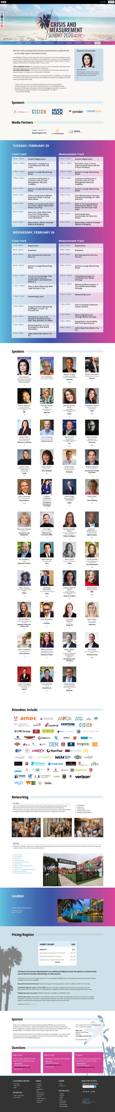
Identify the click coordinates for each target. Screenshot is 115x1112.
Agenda (19, 43)
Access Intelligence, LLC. (91, 1101)
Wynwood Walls (19, 860)
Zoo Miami (17, 858)
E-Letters (39, 1085)
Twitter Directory (41, 1098)
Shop (15, 1087)
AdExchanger (63, 1101)
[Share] (1, 26)
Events (38, 1087)
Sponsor (78, 43)
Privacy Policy (40, 1095)
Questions (87, 43)
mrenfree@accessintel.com (85, 1067)
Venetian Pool (18, 867)
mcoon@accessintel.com (33, 1038)
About (61, 1084)
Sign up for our (90, 1084)
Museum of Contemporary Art (23, 866)
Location (60, 43)
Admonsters (63, 1102)
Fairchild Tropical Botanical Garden (24, 869)
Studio (61, 1097)
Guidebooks (40, 1089)
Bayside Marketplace (20, 871)
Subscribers (17, 1084)
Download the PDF (81, 1039)
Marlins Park (18, 864)
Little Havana (18, 856)
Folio (61, 1099)
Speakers (28, 43)
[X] (1, 16)
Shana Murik (33, 1004)
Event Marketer (63, 1106)
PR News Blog (40, 1093)
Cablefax (62, 1093)
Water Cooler (40, 1100)
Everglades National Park (21, 862)
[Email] (1, 23)
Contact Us (62, 1085)
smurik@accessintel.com (22, 1067)
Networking (49, 43)
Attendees (38, 43)
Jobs (38, 1091)
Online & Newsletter (19, 1095)
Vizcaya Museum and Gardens (23, 873)
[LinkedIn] (1, 19)
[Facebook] (1, 13)
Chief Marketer (63, 1104)
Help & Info (17, 1085)
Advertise (39, 1084)
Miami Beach (18, 855)
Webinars (39, 1102)
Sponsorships (17, 1097)
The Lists (39, 1096)
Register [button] (111, 2)
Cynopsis (62, 1095)
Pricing (69, 43)
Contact (103, 2)
